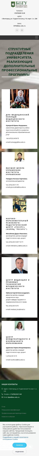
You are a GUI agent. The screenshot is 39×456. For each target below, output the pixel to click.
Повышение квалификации (11, 410)
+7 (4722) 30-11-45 (16, 394)
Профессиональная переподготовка (14, 413)
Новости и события (8, 417)
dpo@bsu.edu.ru (14, 397)
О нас (3, 407)
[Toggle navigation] (36, 37)
